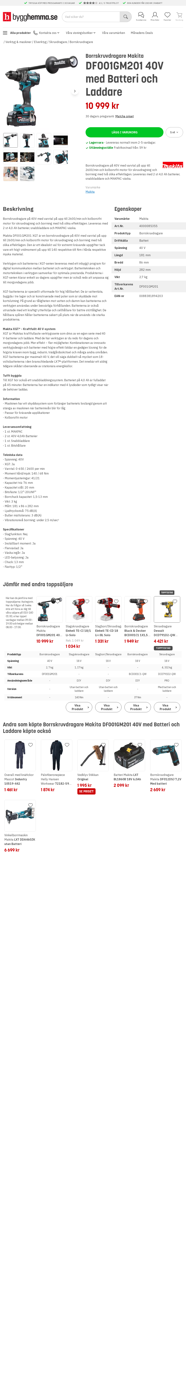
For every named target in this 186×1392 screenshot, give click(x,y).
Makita (90, 192)
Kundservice (141, 20)
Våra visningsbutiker (79, 33)
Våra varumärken (113, 33)
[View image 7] (44, 157)
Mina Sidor (155, 20)
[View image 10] (27, 174)
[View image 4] (60, 140)
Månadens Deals (142, 33)
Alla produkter (20, 33)
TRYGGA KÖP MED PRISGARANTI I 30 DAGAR (52, 3)
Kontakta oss (47, 33)
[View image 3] (44, 140)
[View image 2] (27, 140)
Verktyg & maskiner (18, 42)
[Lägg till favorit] (72, 60)
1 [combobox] (172, 132)
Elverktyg (40, 42)
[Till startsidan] (30, 16)
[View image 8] (60, 157)
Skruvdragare (58, 42)
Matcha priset (124, 116)
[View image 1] (10, 140)
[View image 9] (10, 174)
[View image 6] (27, 157)
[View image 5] (10, 157)
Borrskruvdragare (81, 42)
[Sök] (126, 16)
